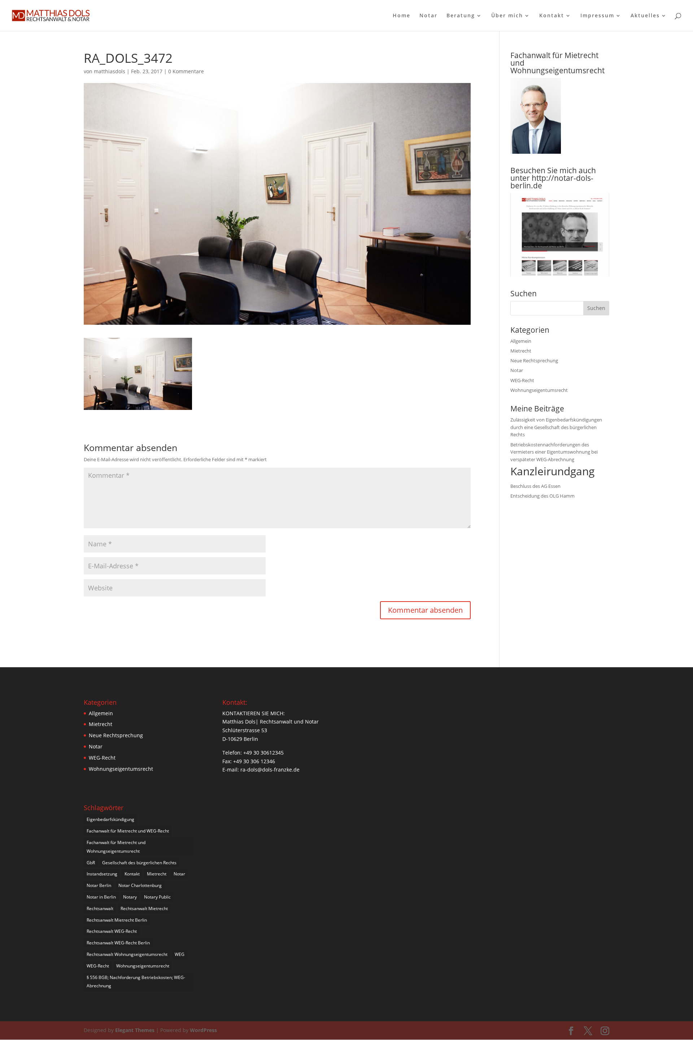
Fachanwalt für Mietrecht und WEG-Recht (128, 831)
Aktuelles (645, 16)
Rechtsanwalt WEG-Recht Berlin (118, 943)
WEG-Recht (522, 380)
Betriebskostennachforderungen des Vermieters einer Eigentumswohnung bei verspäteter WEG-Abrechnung (554, 452)
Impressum (597, 16)
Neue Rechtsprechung (534, 360)
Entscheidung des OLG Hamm (542, 496)
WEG (179, 954)
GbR (91, 863)
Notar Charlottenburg (140, 885)
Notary (130, 897)
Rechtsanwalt (100, 908)
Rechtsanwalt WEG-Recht (112, 931)
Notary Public (157, 897)
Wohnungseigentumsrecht (539, 390)
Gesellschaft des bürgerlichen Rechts (139, 863)
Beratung (460, 16)
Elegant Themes (134, 1030)
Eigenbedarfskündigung (110, 819)
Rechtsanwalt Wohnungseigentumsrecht (127, 954)
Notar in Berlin (101, 897)
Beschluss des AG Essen (535, 486)
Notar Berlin (99, 885)
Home (401, 16)
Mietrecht (520, 351)
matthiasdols (109, 71)
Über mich (507, 16)
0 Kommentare (186, 71)
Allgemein (520, 341)
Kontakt (551, 16)
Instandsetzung (102, 874)
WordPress (203, 1030)
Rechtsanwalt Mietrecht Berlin (117, 920)
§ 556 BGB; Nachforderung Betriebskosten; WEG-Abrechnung (136, 981)
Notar (428, 16)
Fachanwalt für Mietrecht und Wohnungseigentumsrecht (116, 846)
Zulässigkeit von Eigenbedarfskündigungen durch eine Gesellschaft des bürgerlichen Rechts (556, 427)
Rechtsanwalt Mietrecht (144, 908)
